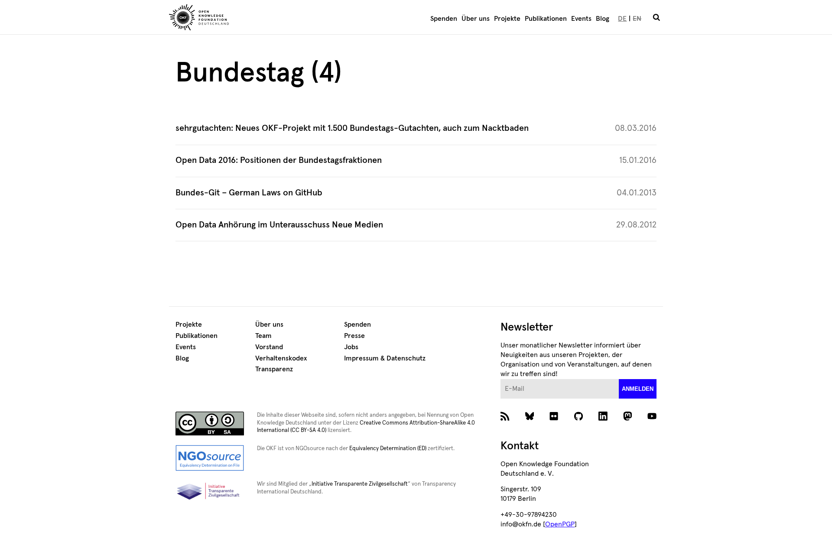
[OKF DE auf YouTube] (651, 418)
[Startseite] (249, 18)
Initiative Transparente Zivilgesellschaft (360, 484)
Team (263, 335)
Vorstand (269, 347)
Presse (354, 335)
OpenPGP (560, 524)
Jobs (351, 347)
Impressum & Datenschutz (385, 358)
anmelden (637, 389)
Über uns (476, 18)
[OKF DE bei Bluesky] (529, 418)
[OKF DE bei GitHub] (578, 418)
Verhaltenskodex (281, 358)
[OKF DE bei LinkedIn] (603, 418)
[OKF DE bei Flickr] (554, 418)
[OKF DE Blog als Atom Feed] (505, 418)
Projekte (507, 18)
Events (581, 18)
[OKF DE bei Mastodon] (627, 418)
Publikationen (546, 18)
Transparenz (274, 369)
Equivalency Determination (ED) (387, 448)
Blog (602, 18)
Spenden (443, 18)
